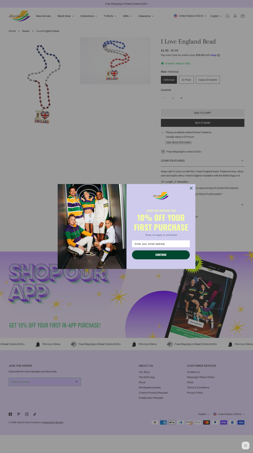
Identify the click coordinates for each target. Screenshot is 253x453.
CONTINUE (160, 255)
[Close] (191, 188)
